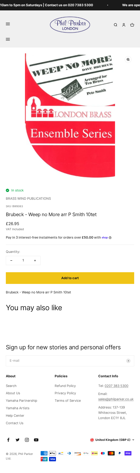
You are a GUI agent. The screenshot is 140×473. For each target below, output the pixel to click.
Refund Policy (65, 386)
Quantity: (13, 252)
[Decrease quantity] (11, 260)
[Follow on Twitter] (17, 439)
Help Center (15, 415)
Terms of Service (68, 400)
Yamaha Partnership (21, 400)
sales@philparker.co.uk (116, 399)
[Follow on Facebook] (8, 439)
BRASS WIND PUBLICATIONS (28, 198)
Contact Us (14, 423)
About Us (13, 393)
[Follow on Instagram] (26, 439)
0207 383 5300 (116, 386)
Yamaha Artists (17, 408)
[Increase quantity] (35, 260)
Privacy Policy (65, 393)
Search (11, 386)
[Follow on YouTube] (36, 439)
